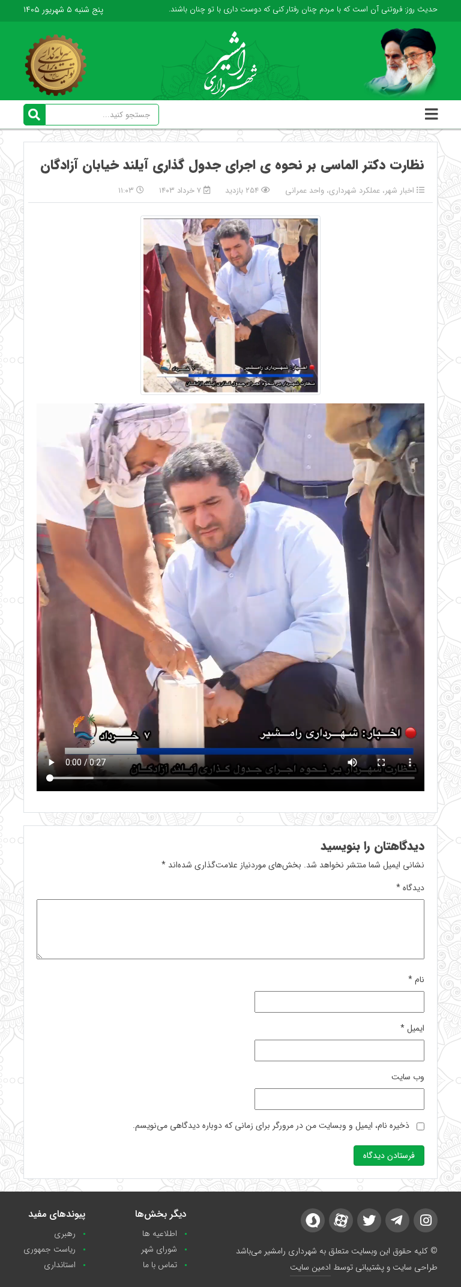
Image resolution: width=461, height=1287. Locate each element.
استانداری (60, 1264)
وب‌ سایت (407, 1077)
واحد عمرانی (304, 190)
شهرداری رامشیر (290, 1251)
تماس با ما (160, 1264)
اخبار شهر (399, 190)
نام (416, 979)
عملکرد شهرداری (354, 190)
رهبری (65, 1233)
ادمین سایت (310, 1267)
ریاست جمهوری (49, 1249)
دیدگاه (410, 887)
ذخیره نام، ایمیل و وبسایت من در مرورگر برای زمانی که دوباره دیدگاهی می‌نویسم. (271, 1125)
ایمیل (412, 1028)
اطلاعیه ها (159, 1233)
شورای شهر (159, 1249)
